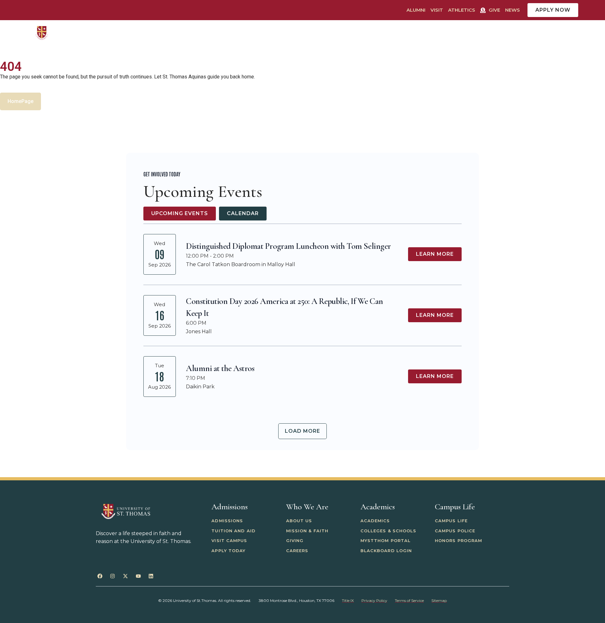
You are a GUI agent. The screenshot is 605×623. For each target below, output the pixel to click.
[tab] (179, 213)
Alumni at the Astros (220, 368)
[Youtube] (138, 576)
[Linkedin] (151, 576)
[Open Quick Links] (575, 33)
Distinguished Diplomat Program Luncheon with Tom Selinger (288, 246)
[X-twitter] (125, 576)
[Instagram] (113, 576)
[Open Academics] (404, 33)
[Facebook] (100, 576)
